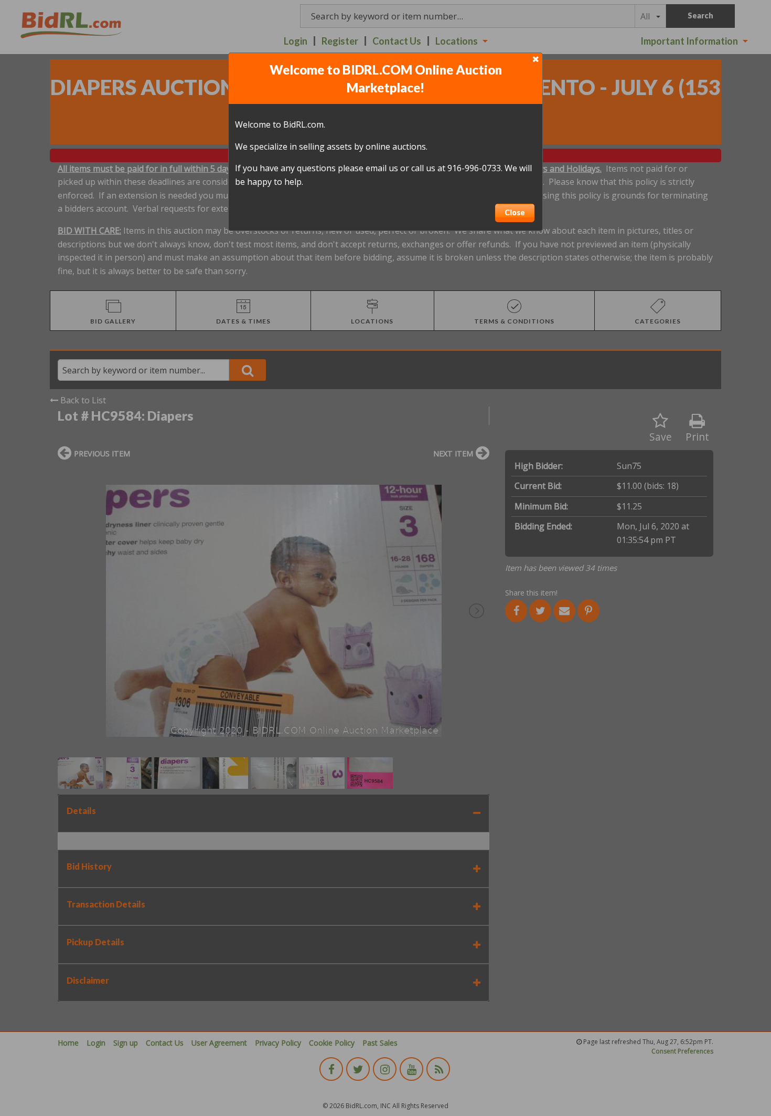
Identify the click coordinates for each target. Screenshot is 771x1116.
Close (515, 212)
